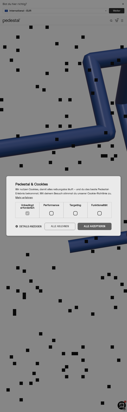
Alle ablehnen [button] (60, 226)
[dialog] (63, 206)
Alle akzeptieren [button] (94, 226)
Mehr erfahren (24, 197)
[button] (28, 226)
